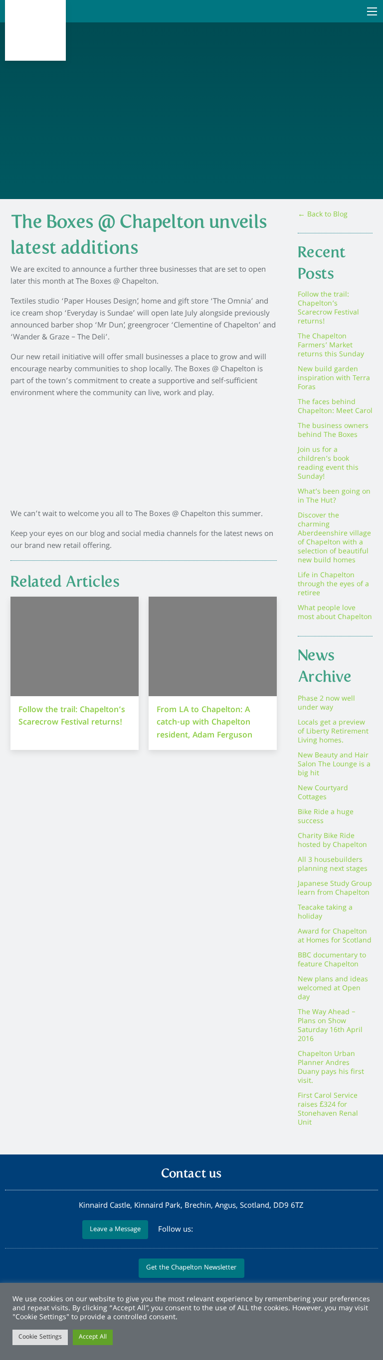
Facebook (222, 1230)
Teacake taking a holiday (325, 913)
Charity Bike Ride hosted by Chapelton (332, 841)
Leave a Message (115, 1230)
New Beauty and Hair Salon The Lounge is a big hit (334, 764)
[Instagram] (275, 1230)
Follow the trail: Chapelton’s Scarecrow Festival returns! (328, 308)
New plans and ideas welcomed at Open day (333, 988)
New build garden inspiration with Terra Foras (334, 379)
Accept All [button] (93, 1337)
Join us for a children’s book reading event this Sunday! (328, 463)
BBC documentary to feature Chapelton (332, 960)
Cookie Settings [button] (40, 1337)
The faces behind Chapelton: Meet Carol (335, 407)
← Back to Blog (323, 215)
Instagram (276, 1230)
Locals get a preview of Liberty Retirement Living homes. (333, 732)
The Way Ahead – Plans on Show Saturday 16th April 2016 (330, 1026)
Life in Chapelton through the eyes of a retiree (333, 585)
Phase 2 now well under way (326, 704)
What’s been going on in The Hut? (334, 496)
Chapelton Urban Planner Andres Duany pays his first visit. (331, 1068)
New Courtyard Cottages (323, 793)
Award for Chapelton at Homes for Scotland (335, 936)
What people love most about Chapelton (335, 613)
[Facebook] (221, 1230)
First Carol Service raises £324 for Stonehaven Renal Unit (328, 1110)
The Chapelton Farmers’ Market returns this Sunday (331, 346)
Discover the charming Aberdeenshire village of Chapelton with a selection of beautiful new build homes (334, 538)
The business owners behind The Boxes (333, 430)
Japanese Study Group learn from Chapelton (335, 889)
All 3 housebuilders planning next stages (333, 865)
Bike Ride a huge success (326, 817)
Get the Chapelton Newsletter (191, 1268)
